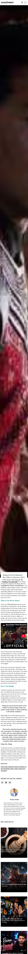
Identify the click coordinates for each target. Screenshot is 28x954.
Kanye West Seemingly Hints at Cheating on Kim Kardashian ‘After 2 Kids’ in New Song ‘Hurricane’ (13, 768)
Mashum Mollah (14, 799)
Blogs (3, 847)
